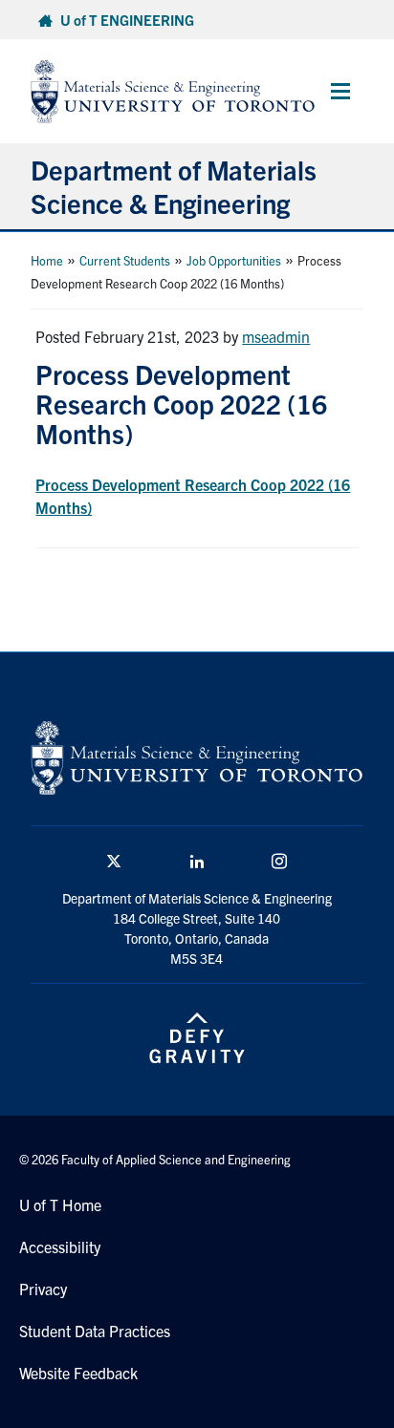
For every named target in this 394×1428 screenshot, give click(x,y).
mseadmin (276, 336)
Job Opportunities (233, 260)
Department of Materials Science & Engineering (174, 186)
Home (47, 260)
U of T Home (60, 1204)
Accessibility (59, 1246)
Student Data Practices (94, 1330)
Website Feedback (78, 1372)
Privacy (43, 1288)
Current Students (124, 260)
